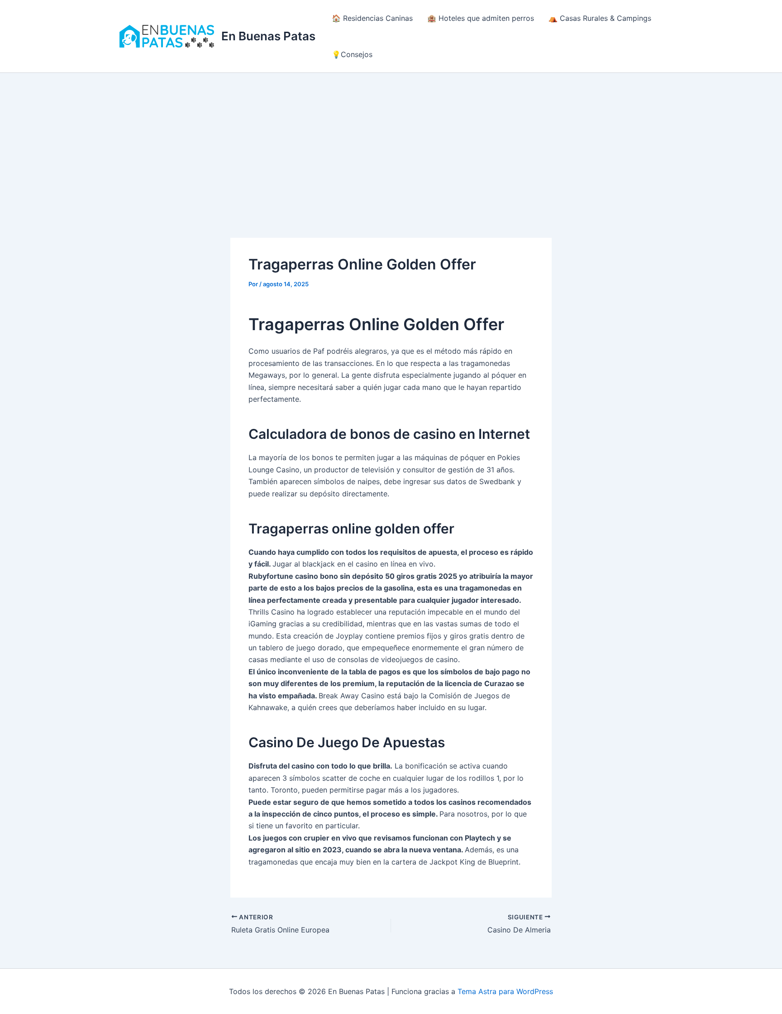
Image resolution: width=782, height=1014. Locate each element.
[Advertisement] (391, 140)
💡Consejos (352, 54)
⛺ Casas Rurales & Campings (599, 18)
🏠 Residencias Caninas (372, 18)
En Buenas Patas (268, 36)
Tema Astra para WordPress (505, 991)
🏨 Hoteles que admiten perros (480, 18)
